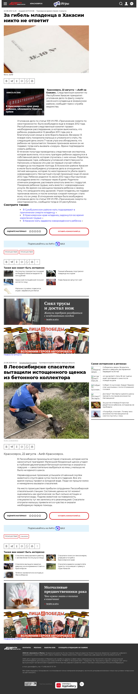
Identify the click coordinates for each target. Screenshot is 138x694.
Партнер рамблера (45, 684)
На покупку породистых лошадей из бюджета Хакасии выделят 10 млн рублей (29, 273)
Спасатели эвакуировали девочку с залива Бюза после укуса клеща (29, 557)
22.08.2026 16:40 (10, 363)
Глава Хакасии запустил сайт (70, 280)
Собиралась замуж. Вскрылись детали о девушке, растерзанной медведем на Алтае (116, 369)
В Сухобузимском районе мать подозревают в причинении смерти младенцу (47, 211)
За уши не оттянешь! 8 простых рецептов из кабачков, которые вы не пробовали (118, 405)
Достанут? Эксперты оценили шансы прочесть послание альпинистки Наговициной (118, 396)
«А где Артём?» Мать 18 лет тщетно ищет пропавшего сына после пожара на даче (117, 378)
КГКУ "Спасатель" (11, 440)
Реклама (37, 648)
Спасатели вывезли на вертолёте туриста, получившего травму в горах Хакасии (72, 566)
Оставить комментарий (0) (69, 231)
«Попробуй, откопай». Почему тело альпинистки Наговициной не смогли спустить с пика (117, 414)
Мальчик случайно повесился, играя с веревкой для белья (28, 289)
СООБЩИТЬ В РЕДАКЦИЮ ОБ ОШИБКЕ (73, 648)
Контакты (27, 648)
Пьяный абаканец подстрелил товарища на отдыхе (71, 272)
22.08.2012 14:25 (10, 11)
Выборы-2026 (49, 648)
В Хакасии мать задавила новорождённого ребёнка (52, 221)
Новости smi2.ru (13, 354)
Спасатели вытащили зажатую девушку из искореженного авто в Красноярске (29, 566)
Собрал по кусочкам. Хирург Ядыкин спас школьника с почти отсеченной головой (118, 387)
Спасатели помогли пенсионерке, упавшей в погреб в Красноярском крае (72, 558)
